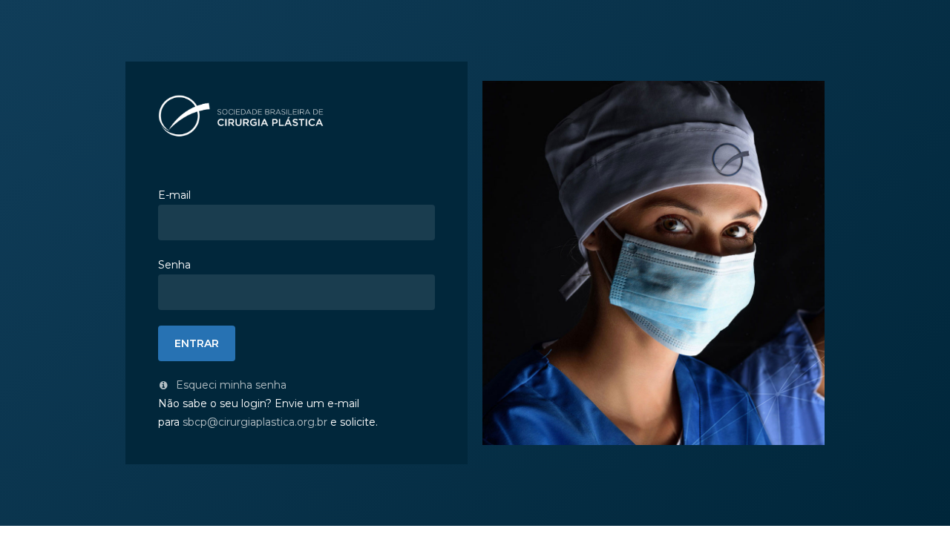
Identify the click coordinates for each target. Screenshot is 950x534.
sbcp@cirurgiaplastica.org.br (255, 422)
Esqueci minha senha (229, 385)
